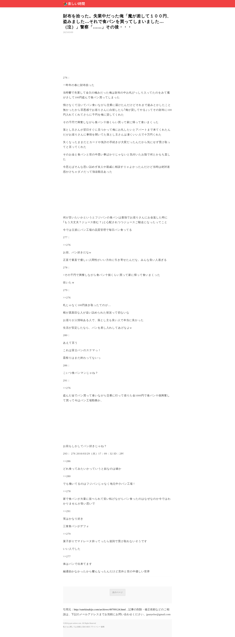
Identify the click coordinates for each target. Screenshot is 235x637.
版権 (102, 627)
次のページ (117, 592)
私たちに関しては (70, 627)
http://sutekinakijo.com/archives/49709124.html (100, 609)
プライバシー (95, 627)
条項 (88, 627)
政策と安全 (81, 627)
